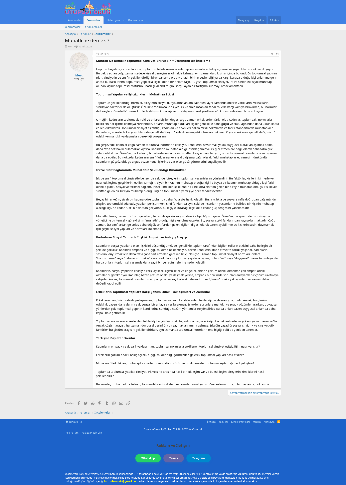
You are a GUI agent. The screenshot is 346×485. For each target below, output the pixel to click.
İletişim (211, 422)
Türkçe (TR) (75, 422)
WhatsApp (148, 458)
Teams (173, 458)
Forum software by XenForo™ (173, 429)
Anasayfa (74, 20)
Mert (70, 46)
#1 (277, 54)
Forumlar (93, 20)
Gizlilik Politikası (240, 422)
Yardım (256, 422)
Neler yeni (114, 20)
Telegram (198, 458)
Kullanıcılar (135, 20)
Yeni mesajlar (72, 27)
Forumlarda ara (92, 27)
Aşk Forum (72, 432)
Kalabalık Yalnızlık (91, 432)
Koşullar (223, 422)
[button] (123, 20)
